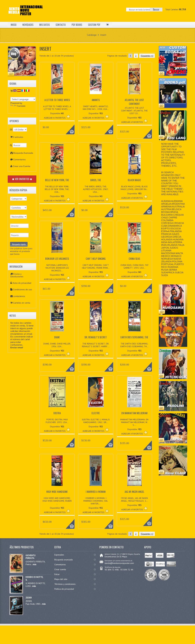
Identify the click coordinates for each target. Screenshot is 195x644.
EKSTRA (57, 413)
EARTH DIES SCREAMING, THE (134, 337)
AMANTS (96, 100)
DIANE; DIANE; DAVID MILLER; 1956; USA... (57, 345)
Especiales (59, 554)
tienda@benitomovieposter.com (119, 563)
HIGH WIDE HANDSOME (57, 492)
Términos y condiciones (65, 584)
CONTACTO (61, 25)
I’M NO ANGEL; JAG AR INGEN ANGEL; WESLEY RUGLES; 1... (134, 499)
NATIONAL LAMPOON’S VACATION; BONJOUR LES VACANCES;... (57, 268)
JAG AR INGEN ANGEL (134, 492)
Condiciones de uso (22, 289)
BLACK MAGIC (134, 180)
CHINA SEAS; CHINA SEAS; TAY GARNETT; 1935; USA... (134, 266)
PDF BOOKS (77, 25)
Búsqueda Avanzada (23, 153)
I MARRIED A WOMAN (96, 492)
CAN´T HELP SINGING (96, 258)
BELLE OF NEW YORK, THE (57, 180)
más (34, 564)
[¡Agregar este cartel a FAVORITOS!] (68, 117)
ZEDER (29, 597)
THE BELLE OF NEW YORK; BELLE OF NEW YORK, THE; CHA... (57, 189)
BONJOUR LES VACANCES (57, 258)
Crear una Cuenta (21, 166)
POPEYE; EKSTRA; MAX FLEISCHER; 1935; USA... (57, 421)
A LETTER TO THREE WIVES (57, 100)
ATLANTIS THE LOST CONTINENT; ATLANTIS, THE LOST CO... (134, 111)
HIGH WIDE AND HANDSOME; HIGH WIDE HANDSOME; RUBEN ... (57, 501)
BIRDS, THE (95, 180)
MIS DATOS (44, 25)
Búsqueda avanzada (63, 559)
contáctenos (19, 296)
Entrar (57, 574)
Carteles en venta (21, 303)
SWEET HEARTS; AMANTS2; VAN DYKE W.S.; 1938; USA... (96, 107)
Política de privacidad (64, 589)
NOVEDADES (27, 25)
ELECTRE (96, 413)
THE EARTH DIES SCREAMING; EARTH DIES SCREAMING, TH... (134, 345)
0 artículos (18, 137)
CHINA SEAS (134, 258)
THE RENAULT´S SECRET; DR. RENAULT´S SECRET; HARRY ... (96, 345)
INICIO (13, 25)
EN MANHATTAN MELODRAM (134, 413)
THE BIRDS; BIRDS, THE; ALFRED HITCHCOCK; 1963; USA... (95, 189)
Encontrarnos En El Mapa (116, 556)
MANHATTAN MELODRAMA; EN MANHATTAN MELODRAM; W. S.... (134, 422)
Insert (103, 34)
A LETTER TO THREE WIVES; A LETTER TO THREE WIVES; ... (57, 107)
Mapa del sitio (60, 579)
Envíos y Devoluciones (16, 275)
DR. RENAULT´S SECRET (96, 337)
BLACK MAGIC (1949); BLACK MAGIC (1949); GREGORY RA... (134, 188)
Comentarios (19, 159)
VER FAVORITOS (22, 179)
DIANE (57, 337)
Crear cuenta (60, 569)
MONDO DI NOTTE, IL (34, 578)
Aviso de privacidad (21, 283)
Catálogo (92, 34)
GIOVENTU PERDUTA (30, 556)
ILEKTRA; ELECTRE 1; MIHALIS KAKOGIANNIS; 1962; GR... (96, 421)
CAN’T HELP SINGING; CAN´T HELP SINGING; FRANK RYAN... (95, 266)
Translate (20, 106)
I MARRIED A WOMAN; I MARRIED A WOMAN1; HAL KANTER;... (95, 501)
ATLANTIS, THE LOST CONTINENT (134, 102)
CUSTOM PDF (94, 25)
